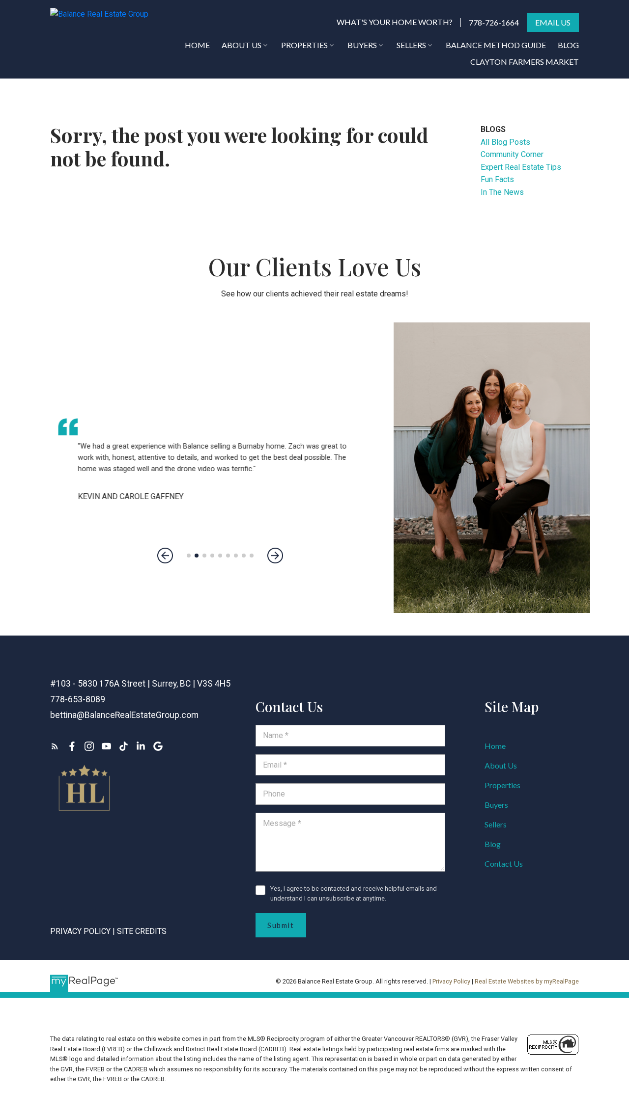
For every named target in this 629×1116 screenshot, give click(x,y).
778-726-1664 (494, 22)
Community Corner (512, 154)
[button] (395, 22)
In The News (502, 192)
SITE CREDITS (142, 931)
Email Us (553, 22)
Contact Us (504, 863)
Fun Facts (497, 179)
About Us (501, 765)
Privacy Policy (80, 931)
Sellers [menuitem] (411, 45)
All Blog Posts (505, 142)
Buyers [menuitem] (362, 45)
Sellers (496, 824)
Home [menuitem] (197, 45)
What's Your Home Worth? (395, 22)
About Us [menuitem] (241, 45)
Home (495, 745)
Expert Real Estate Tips (521, 167)
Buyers (496, 804)
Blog (493, 844)
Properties (502, 785)
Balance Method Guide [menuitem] (496, 45)
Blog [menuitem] (568, 45)
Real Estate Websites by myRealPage (527, 981)
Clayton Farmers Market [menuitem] (524, 61)
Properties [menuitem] (304, 45)
